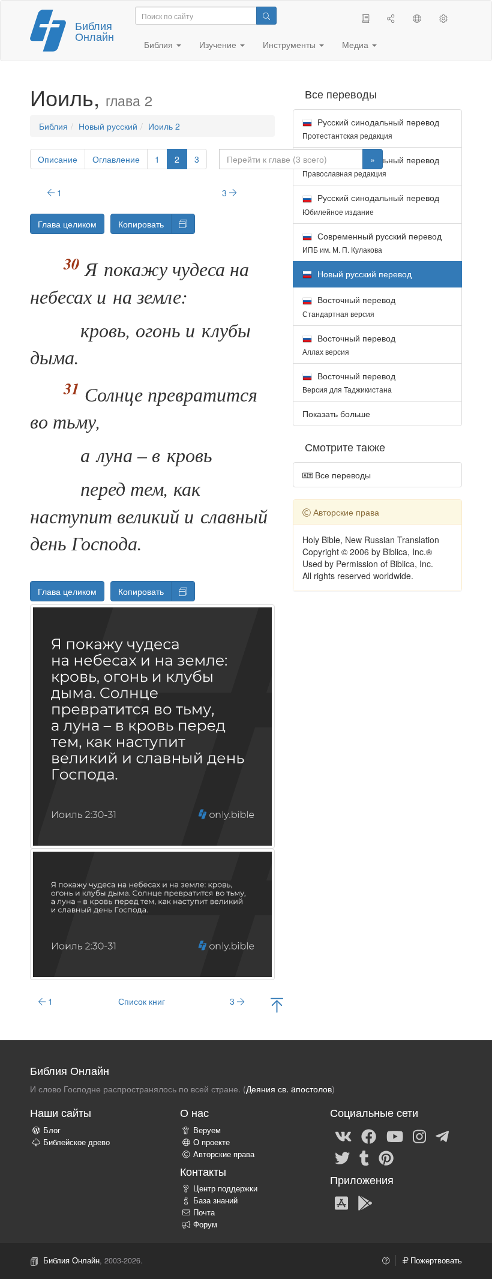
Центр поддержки (225, 1188)
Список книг (141, 1001)
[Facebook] (368, 1135)
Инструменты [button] (290, 44)
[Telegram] (442, 1135)
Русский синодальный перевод (370, 128)
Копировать (141, 224)
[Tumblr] (364, 1157)
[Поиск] (266, 16)
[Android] (365, 1203)
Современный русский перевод (372, 242)
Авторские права (223, 1154)
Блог (52, 1130)
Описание (57, 159)
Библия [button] (159, 44)
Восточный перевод (348, 305)
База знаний (215, 1200)
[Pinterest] (386, 1157)
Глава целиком (67, 224)
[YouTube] (394, 1135)
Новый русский (108, 126)
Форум (205, 1224)
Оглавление (116, 159)
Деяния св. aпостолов (289, 1089)
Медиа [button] (356, 44)
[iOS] (341, 1203)
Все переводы (342, 475)
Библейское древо (76, 1142)
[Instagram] (419, 1135)
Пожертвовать (435, 1260)
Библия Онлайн (94, 30)
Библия (53, 126)
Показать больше (336, 414)
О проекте (211, 1142)
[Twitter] (342, 1157)
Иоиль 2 (164, 126)
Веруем (207, 1130)
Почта (204, 1212)
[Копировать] (183, 224)
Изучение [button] (219, 44)
